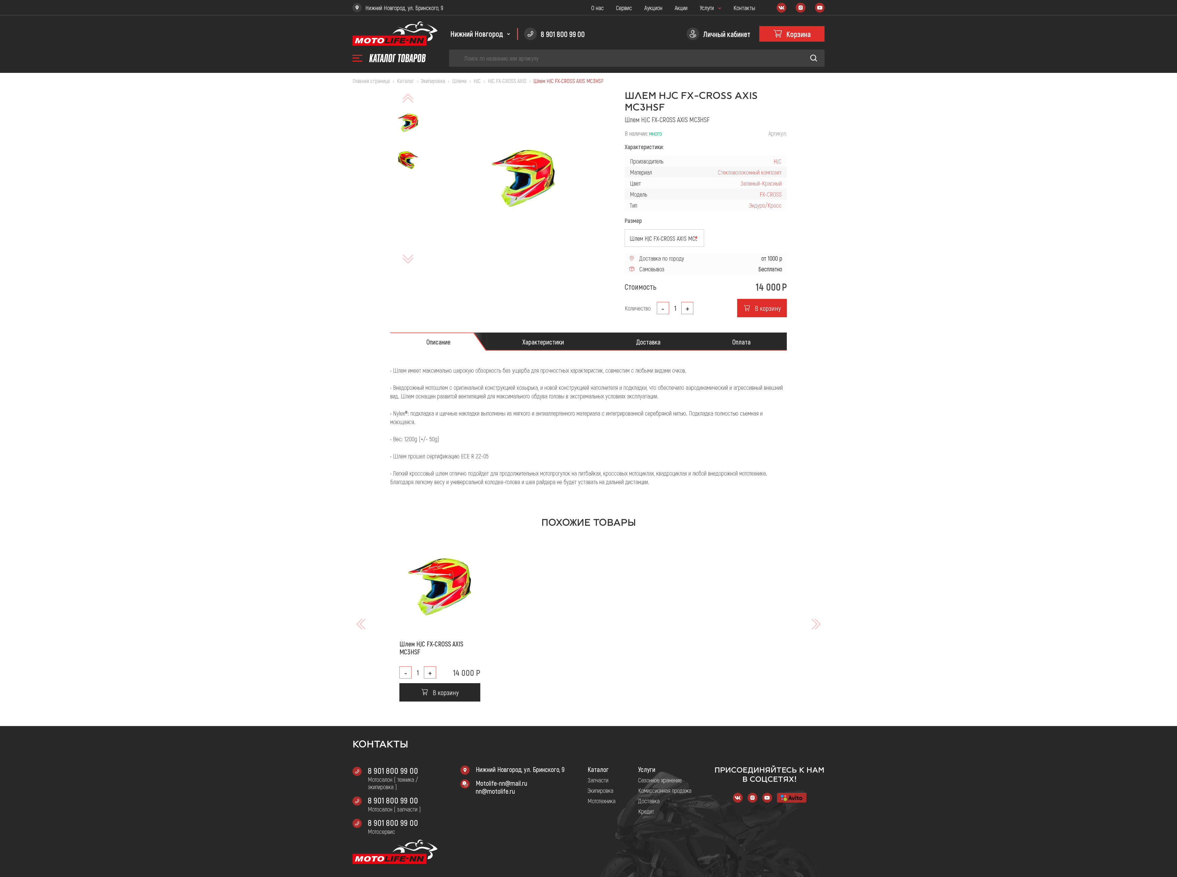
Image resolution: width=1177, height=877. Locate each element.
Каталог (598, 769)
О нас (597, 7)
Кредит (646, 811)
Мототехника (601, 800)
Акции (681, 7)
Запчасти (598, 780)
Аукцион (653, 7)
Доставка (649, 800)
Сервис (624, 7)
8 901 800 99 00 (393, 770)
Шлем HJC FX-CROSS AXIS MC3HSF (431, 648)
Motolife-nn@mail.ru (501, 783)
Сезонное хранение (660, 780)
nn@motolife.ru (495, 791)
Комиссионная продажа (664, 790)
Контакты (744, 7)
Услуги (707, 7)
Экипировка (600, 790)
